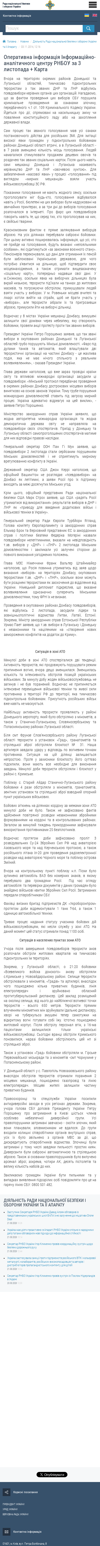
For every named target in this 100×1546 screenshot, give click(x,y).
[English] (95, 15)
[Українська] (87, 15)
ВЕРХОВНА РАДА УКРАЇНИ (16, 1514)
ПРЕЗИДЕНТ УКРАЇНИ (14, 1504)
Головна (11, 41)
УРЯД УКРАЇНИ (10, 1509)
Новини (24, 41)
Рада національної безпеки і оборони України (16, 5)
